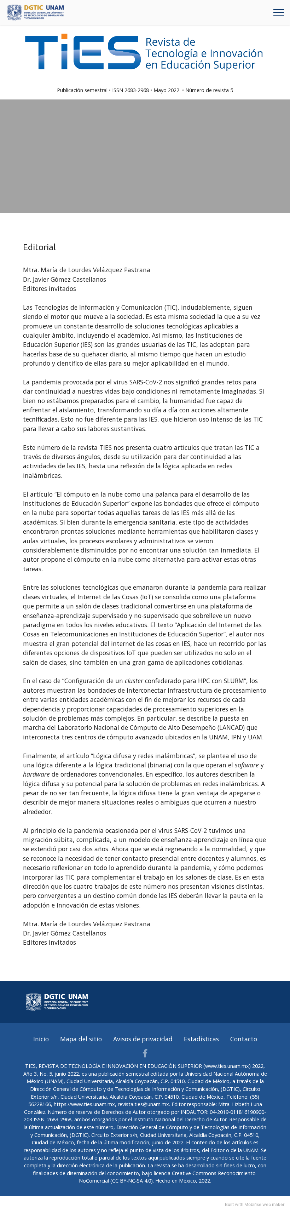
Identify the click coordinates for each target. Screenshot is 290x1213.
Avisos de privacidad (143, 1039)
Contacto (243, 1039)
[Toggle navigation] (278, 12)
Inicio (41, 1039)
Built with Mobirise (243, 1204)
